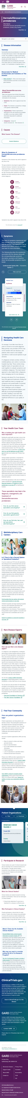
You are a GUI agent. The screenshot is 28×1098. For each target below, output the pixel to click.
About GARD (6, 1072)
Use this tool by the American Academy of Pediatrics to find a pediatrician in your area (12, 483)
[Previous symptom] (11, 319)
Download (21, 816)
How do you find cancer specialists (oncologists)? (11, 507)
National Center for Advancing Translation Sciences (12, 1092)
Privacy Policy (18, 1066)
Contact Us (5, 1075)
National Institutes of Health (7, 1090)
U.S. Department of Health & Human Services (11, 1087)
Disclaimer (18, 1069)
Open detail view (13, 314)
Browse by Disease (8, 1066)
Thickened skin (3, 298)
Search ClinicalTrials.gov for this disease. (14, 1000)
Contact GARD (8, 1028)
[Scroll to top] (24, 1094)
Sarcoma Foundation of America (13, 695)
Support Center (6, 1069)
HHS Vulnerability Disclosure (8, 1085)
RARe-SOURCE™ (7, 78)
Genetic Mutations (14, 141)
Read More (22, 30)
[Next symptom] (16, 319)
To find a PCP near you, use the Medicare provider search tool (13, 451)
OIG (16, 1078)
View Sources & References (9, 1049)
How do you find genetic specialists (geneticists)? (11, 514)
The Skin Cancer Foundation (12, 697)
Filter (8, 816)
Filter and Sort (17, 272)
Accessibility (18, 1072)
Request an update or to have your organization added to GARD (13, 779)
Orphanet (19, 225)
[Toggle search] (25, 7)
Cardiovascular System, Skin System (10, 266)
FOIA (16, 1075)
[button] (22, 7)
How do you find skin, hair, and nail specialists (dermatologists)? (13, 522)
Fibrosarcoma (24, 298)
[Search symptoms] (3, 272)
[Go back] (2, 12)
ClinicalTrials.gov (6, 984)
